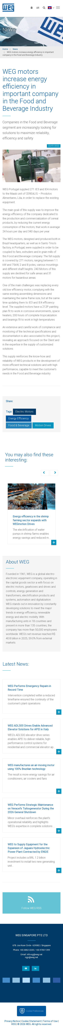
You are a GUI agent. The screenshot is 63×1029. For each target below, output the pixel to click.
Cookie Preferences (35, 1011)
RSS (13, 1024)
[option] (31, 511)
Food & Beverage (18, 425)
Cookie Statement (31, 1021)
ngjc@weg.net (31, 957)
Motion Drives (43, 425)
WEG (7, 7)
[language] (51, 7)
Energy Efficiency (18, 418)
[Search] (44, 7)
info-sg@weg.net (34, 954)
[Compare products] (37, 7)
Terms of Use (50, 1021)
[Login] (31, 7)
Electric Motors (24, 411)
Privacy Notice (12, 1021)
